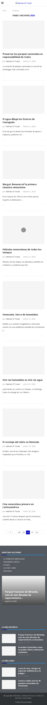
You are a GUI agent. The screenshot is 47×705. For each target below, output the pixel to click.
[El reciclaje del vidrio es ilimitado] (23, 422)
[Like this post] (7, 74)
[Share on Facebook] (10, 74)
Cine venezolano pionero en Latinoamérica (18, 506)
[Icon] (23, 230)
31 (32, 532)
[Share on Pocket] (31, 74)
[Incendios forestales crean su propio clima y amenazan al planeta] (9, 651)
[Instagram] (15, 612)
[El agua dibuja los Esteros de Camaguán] (23, 100)
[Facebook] (23, 612)
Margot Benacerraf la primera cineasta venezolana (20, 186)
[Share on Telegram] (29, 74)
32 (37, 532)
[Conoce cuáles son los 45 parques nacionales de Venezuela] (9, 684)
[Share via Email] (39, 74)
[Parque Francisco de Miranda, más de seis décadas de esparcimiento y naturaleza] (9, 638)
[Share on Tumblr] (21, 74)
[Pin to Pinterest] (16, 74)
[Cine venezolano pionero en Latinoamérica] (23, 485)
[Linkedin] (31, 612)
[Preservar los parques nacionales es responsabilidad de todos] (23, 35)
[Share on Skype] (34, 74)
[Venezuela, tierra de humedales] (23, 295)
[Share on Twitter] (13, 74)
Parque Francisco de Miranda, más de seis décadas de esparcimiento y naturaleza (31, 637)
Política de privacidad (23, 702)
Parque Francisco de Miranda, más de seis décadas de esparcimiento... (21, 594)
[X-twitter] (7, 612)
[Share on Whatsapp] (26, 74)
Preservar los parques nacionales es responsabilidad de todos (23, 55)
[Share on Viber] (37, 74)
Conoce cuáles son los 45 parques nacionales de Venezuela (29, 683)
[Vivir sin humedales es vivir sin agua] (23, 360)
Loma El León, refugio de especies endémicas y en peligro (29, 671)
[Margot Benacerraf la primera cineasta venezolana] (23, 165)
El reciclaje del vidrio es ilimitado (21, 442)
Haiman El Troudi (13, 61)
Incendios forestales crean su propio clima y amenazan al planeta (30, 649)
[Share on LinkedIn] (18, 74)
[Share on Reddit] (23, 74)
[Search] (44, 3)
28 (19, 532)
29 (24, 532)
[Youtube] (39, 612)
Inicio (4, 10)
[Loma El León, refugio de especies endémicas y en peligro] (9, 672)
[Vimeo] (23, 618)
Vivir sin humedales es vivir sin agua (23, 379)
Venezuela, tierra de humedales (20, 314)
